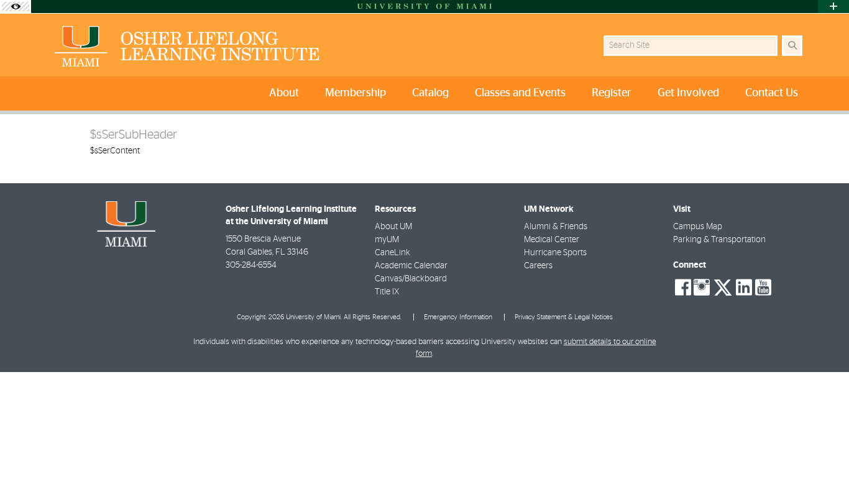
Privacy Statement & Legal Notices (564, 317)
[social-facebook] (683, 287)
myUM (387, 239)
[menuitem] (287, 93)
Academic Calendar (411, 265)
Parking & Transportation (719, 239)
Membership (355, 93)
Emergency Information (458, 317)
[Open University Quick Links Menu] (833, 6)
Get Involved (688, 93)
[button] (822, 442)
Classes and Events (520, 93)
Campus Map (697, 226)
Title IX (387, 292)
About (284, 93)
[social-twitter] (723, 286)
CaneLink (392, 252)
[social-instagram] (702, 287)
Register (611, 93)
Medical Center (551, 239)
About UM (393, 226)
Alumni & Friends (555, 226)
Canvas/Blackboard (411, 279)
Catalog (430, 93)
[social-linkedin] (744, 287)
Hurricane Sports (555, 252)
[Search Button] (792, 45)
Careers (538, 265)
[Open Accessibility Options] (15, 6)
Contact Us (771, 93)
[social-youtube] (763, 287)
